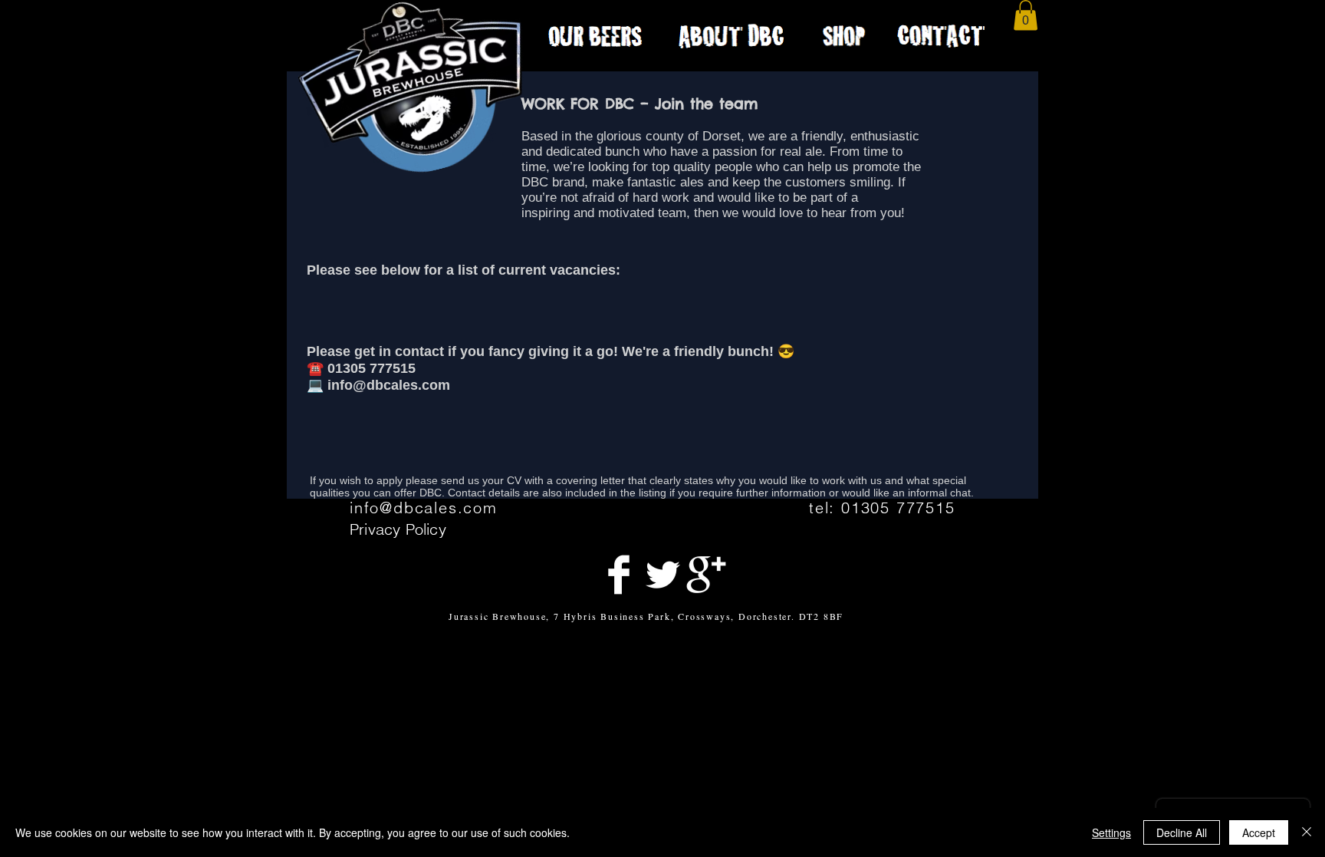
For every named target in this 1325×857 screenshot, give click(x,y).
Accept (1258, 832)
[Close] (1306, 832)
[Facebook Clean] (619, 575)
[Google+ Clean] (706, 575)
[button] (1025, 15)
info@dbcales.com (424, 507)
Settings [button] (1111, 832)
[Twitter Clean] (662, 575)
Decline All (1181, 832)
